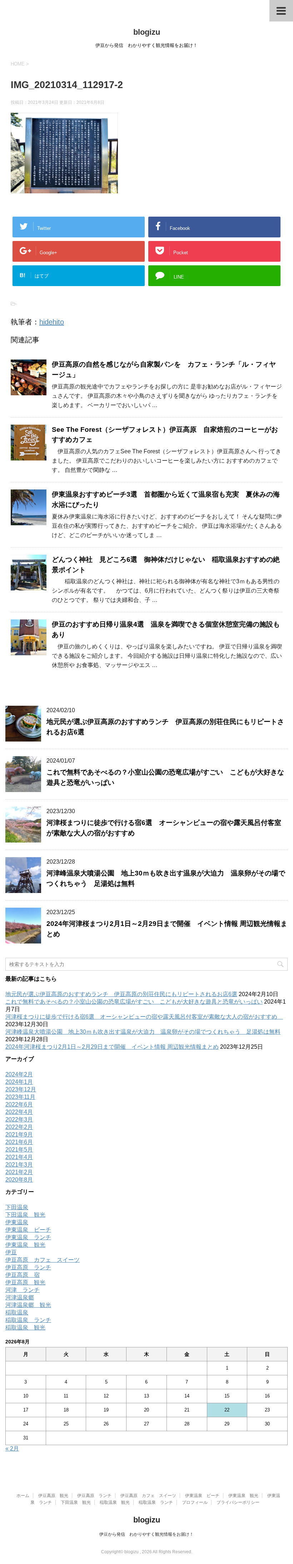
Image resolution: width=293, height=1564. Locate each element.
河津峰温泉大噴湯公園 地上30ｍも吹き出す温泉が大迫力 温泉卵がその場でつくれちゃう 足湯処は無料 (142, 1032)
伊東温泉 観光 (25, 1245)
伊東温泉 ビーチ (28, 1230)
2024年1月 (19, 1082)
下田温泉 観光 (25, 1215)
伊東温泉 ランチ (28, 1237)
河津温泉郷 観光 (28, 1305)
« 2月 (12, 1448)
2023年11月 (20, 1097)
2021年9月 (19, 1134)
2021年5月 (19, 1150)
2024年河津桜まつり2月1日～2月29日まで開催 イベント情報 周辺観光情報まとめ (112, 1047)
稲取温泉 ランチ (28, 1320)
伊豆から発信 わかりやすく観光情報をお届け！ (146, 1534)
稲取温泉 (16, 1312)
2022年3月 (19, 1119)
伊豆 (11, 1252)
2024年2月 (19, 1074)
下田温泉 (16, 1207)
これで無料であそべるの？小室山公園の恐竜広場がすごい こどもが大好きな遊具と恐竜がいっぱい (134, 1002)
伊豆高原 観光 (25, 1282)
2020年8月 (19, 1180)
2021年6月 (19, 1142)
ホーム (22, 1495)
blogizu (146, 32)
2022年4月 (19, 1112)
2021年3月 (19, 1165)
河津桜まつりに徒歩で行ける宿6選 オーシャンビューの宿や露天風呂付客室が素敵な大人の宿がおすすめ (144, 1017)
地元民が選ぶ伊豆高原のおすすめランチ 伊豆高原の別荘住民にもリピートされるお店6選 (121, 994)
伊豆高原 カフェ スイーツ (42, 1260)
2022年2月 (19, 1127)
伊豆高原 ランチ (28, 1267)
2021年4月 (19, 1157)
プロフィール (195, 1502)
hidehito (51, 322)
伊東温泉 (16, 1222)
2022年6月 (19, 1104)
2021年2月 (19, 1172)
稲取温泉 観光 (25, 1327)
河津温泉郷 (19, 1297)
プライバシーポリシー (238, 1502)
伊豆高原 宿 (22, 1275)
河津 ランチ (22, 1290)
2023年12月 (20, 1089)
